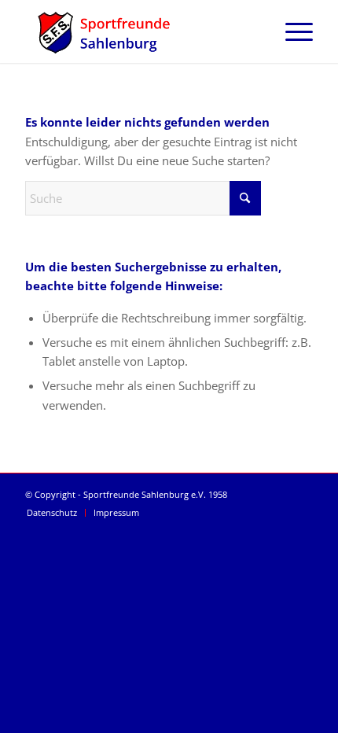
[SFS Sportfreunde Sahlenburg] (140, 31)
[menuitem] (291, 31)
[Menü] (291, 31)
